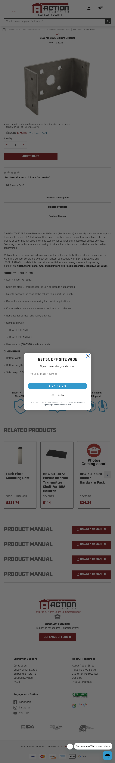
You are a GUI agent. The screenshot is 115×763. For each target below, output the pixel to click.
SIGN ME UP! (57, 385)
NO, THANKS (57, 395)
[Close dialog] (88, 356)
